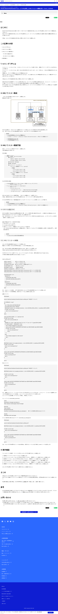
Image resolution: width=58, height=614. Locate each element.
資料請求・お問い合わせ (27, 512)
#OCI (1, 21)
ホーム (2, 4)
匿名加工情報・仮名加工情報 (6, 593)
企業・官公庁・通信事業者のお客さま (7, 541)
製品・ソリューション (6, 553)
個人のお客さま (4, 546)
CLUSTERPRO (12, 4)
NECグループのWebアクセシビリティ (7, 596)
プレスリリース (4, 529)
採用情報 (3, 578)
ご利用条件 (3, 601)
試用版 (24, 481)
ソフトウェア (6, 4)
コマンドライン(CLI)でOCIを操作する (16, 235)
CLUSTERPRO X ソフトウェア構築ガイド (16, 135)
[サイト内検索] (55, 1)
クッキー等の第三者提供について (7, 591)
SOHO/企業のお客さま (6, 562)
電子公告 (3, 586)
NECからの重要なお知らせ (6, 533)
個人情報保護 (39, 611)
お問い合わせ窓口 (21, 501)
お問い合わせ (4, 603)
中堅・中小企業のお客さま (6, 544)
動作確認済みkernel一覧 (13, 139)
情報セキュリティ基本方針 (6, 598)
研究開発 (3, 575)
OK (50, 612)
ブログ (18, 4)
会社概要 (3, 571)
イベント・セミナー (5, 531)
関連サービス (25, 492)
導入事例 (3, 555)
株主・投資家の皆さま (6, 573)
